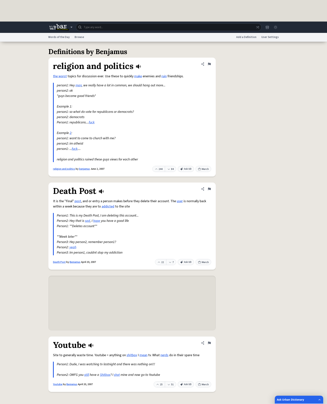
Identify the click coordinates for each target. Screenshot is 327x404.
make (138, 76)
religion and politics (64, 169)
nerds (164, 355)
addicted (108, 206)
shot (117, 374)
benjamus (84, 169)
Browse (79, 37)
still (86, 374)
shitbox (132, 355)
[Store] (267, 27)
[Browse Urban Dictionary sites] (61, 27)
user (180, 201)
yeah (72, 247)
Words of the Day (59, 37)
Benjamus (75, 262)
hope (96, 220)
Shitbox (105, 374)
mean (143, 355)
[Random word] (257, 27)
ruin (164, 76)
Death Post (59, 262)
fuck (92, 122)
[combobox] (169, 27)
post (78, 201)
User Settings (270, 37)
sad (87, 220)
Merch (205, 169)
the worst (60, 76)
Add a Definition (246, 37)
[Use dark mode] (275, 27)
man (79, 85)
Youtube (57, 384)
